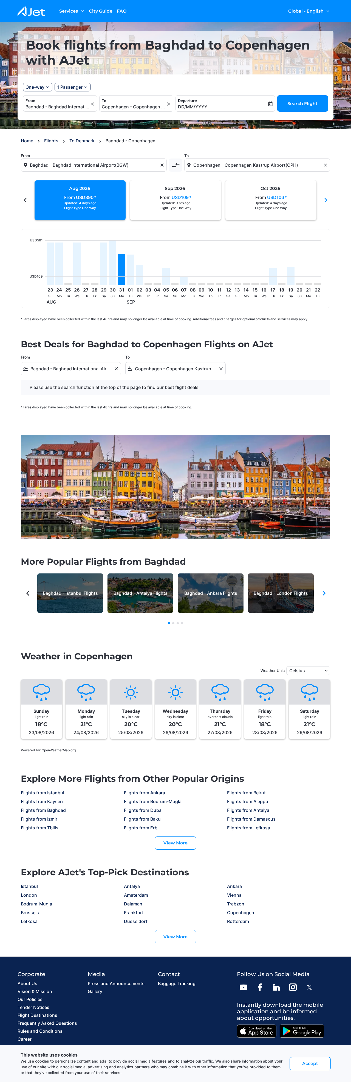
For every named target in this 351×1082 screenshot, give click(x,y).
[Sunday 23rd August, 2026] (50, 264)
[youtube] (243, 987)
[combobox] (57, 106)
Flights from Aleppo (247, 801)
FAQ (121, 11)
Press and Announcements (116, 983)
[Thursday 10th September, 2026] (210, 284)
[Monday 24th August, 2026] (59, 264)
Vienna (234, 895)
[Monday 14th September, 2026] (246, 284)
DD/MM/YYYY (192, 106)
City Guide (100, 11)
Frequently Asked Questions (47, 1023)
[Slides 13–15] (182, 623)
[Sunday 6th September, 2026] (175, 284)
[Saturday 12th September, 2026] (228, 284)
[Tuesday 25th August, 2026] (68, 284)
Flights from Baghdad (43, 810)
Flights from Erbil (142, 827)
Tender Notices (33, 1007)
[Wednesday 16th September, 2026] (264, 284)
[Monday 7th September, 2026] (183, 280)
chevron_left (25, 200)
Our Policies (30, 999)
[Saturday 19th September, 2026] (290, 276)
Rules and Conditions (40, 1031)
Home (27, 140)
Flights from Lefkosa (248, 827)
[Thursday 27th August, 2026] (85, 284)
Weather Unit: (273, 670)
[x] (309, 987)
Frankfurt (134, 912)
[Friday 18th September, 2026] (281, 284)
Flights (51, 140)
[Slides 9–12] (178, 623)
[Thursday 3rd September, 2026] (148, 284)
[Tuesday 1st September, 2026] (130, 270)
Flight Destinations (37, 1015)
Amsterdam (136, 895)
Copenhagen (240, 912)
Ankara (234, 886)
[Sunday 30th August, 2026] (112, 262)
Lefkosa (29, 921)
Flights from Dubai (143, 810)
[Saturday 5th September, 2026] (165, 276)
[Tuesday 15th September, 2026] (255, 284)
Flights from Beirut (246, 792)
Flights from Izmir (39, 819)
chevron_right (325, 200)
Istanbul (29, 886)
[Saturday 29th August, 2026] (103, 264)
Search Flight (302, 103)
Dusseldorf (136, 921)
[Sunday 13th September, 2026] (237, 284)
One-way (35, 87)
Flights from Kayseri (42, 801)
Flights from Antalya (248, 810)
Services (72, 11)
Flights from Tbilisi (40, 827)
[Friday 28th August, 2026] (94, 284)
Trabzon (235, 904)
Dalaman (133, 904)
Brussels (30, 912)
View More (175, 843)
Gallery (95, 991)
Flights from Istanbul (42, 792)
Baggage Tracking (177, 983)
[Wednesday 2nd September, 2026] (139, 275)
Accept (310, 1063)
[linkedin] (276, 987)
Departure (187, 100)
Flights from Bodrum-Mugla (153, 801)
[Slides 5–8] (173, 623)
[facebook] (260, 987)
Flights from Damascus (251, 819)
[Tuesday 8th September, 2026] (192, 284)
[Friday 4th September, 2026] (157, 284)
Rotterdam (238, 921)
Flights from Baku (142, 819)
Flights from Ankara (144, 792)
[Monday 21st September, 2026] (308, 284)
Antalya (132, 886)
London (29, 895)
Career (25, 1039)
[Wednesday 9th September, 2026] (201, 284)
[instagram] (292, 987)
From (30, 100)
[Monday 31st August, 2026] (121, 269)
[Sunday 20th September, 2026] (299, 284)
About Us (27, 983)
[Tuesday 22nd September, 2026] (317, 284)
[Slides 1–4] (169, 623)
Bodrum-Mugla (36, 904)
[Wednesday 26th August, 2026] (76, 264)
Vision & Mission (35, 991)
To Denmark (82, 140)
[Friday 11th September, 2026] (219, 284)
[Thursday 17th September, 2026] (272, 276)
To (104, 100)
